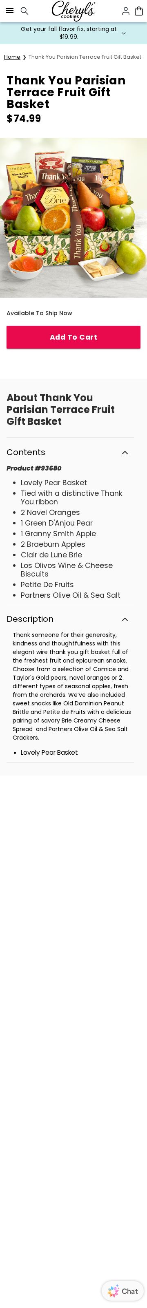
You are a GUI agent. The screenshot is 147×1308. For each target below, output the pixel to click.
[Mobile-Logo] (73, 11)
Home (12, 57)
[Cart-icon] (139, 11)
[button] (73, 33)
